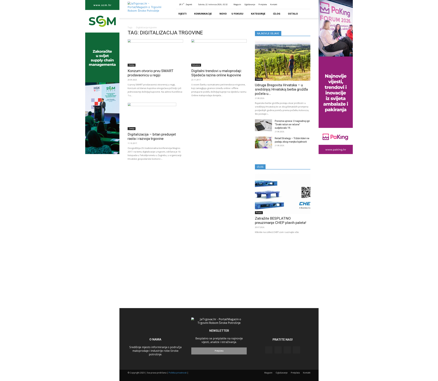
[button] (285, 4)
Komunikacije (203, 13)
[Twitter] (302, 4)
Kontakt (273, 4)
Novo (223, 13)
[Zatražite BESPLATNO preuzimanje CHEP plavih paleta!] (282, 194)
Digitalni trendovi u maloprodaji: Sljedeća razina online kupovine (216, 73)
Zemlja (131, 65)
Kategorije (258, 13)
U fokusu (237, 13)
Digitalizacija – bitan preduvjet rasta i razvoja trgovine (152, 136)
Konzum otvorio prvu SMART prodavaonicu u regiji (150, 73)
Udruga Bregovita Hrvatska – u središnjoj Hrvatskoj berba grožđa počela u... (281, 89)
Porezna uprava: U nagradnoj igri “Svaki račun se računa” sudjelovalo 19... (292, 124)
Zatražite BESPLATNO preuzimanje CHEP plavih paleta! (280, 220)
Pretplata (263, 4)
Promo (259, 212)
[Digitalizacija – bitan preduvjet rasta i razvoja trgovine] (155, 116)
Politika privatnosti (178, 372)
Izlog (276, 13)
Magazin (237, 4)
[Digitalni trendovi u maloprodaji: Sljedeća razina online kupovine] (219, 53)
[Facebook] (290, 4)
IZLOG (260, 167)
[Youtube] (307, 4)
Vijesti (182, 13)
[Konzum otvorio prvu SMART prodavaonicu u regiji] (155, 53)
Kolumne (196, 65)
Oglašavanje (249, 4)
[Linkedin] (296, 4)
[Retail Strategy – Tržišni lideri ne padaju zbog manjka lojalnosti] (263, 142)
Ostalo (293, 13)
